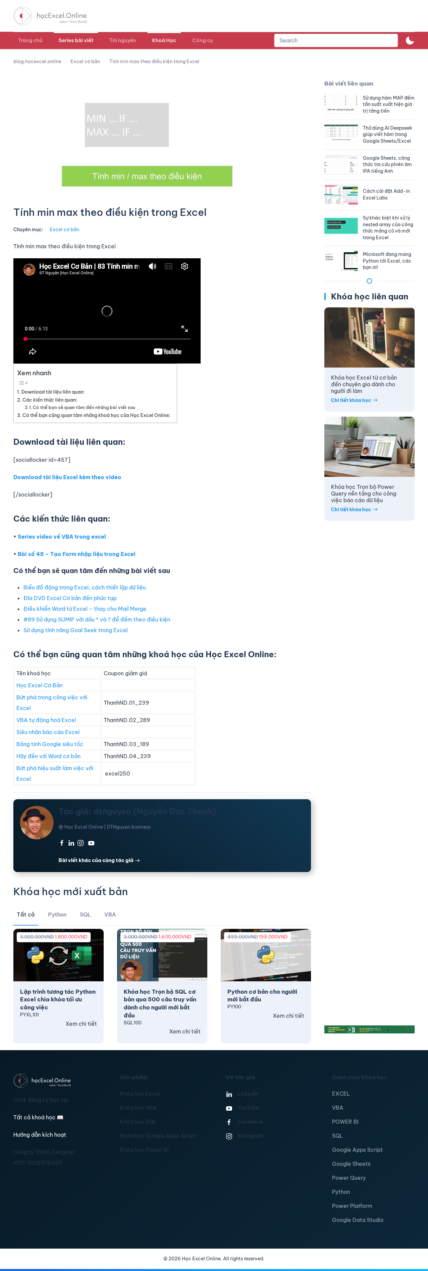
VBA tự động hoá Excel (46, 720)
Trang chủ (30, 40)
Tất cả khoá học (38, 1117)
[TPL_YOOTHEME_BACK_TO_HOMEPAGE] (56, 16)
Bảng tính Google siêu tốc (49, 744)
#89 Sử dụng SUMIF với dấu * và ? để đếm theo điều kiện (96, 619)
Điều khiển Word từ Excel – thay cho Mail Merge (84, 608)
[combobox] (336, 40)
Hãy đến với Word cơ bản (48, 756)
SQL (337, 1135)
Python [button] (57, 914)
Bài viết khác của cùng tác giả (96, 860)
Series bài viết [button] (76, 40)
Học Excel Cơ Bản (39, 685)
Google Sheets (351, 1163)
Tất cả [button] (26, 914)
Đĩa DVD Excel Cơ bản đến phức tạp (70, 598)
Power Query (349, 1177)
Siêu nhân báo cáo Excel (48, 732)
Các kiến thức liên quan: (49, 400)
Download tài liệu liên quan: (53, 392)
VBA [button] (110, 914)
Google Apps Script (357, 1149)
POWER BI (345, 1121)
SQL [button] (85, 914)
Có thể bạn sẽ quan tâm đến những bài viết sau (84, 407)
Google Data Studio (358, 1220)
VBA (337, 1107)
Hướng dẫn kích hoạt (39, 1134)
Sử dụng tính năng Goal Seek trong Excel (75, 630)
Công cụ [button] (202, 40)
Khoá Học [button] (164, 40)
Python (341, 1191)
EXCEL (341, 1093)
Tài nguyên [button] (122, 40)
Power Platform (352, 1206)
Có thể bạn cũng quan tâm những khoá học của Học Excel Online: (96, 415)
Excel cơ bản (64, 230)
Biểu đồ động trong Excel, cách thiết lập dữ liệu (84, 587)
